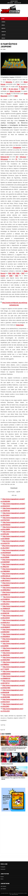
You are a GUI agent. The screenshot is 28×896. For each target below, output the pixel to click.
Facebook (3, 869)
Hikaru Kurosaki (15, 91)
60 (17, 157)
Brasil (8, 93)
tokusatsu (9, 82)
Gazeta (3, 275)
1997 (22, 273)
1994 (9, 273)
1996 (17, 273)
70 (16, 159)
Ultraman (23, 157)
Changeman (17, 147)
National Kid (5, 157)
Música (3, 28)
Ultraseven (4, 159)
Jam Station (17, 2)
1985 (4, 89)
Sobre (2, 879)
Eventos (4, 31)
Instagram (3, 866)
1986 (22, 89)
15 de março (23, 86)
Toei (18, 84)
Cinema (3, 21)
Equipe (2, 876)
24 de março (13, 89)
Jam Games (10, 2)
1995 (13, 273)
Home (3, 18)
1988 (16, 96)
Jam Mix (3, 34)
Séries (3, 25)
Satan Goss (20, 325)
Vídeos (3, 38)
